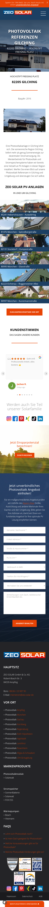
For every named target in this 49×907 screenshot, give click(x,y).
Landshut (21, 743)
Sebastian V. (23, 384)
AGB (40, 896)
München (21, 714)
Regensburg (22, 729)
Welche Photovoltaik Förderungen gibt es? (24, 852)
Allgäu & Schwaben (26, 753)
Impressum (11, 896)
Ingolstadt (21, 738)
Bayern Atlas (28, 503)
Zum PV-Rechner (24, 455)
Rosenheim (22, 748)
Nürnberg (21, 724)
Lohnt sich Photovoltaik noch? (18, 833)
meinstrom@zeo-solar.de (22, 694)
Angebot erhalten (24, 623)
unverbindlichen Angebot (27, 4)
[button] (4, 902)
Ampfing (21, 710)
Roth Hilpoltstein (25, 733)
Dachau (20, 719)
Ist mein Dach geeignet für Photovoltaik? (23, 838)
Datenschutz (27, 896)
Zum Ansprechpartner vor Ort (24, 312)
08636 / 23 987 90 (17, 691)
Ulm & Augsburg (24, 757)
